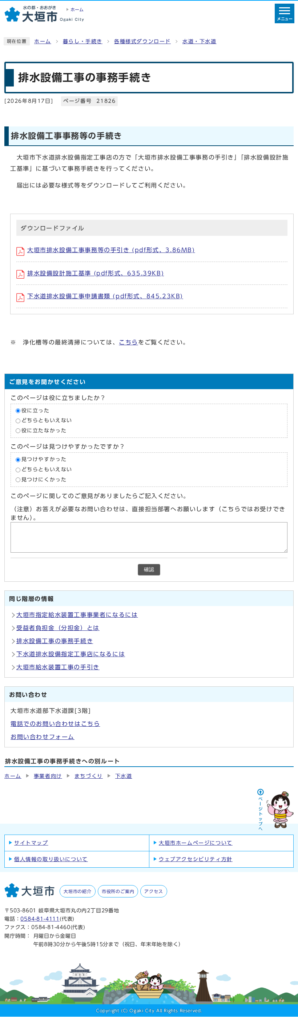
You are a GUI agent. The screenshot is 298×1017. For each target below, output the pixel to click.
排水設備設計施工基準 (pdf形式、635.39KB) (95, 273)
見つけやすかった (44, 459)
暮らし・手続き (82, 41)
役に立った (35, 410)
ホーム (42, 41)
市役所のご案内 (118, 891)
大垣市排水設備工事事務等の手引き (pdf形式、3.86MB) (111, 250)
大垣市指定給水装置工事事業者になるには (77, 615)
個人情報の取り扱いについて (51, 859)
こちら (128, 342)
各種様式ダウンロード (142, 41)
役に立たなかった (44, 430)
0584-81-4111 (40, 918)
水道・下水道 (199, 41)
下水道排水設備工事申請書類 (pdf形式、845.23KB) (105, 296)
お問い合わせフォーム (42, 737)
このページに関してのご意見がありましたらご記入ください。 (100, 496)
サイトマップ (31, 843)
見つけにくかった (44, 479)
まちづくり (88, 776)
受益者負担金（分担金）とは (58, 628)
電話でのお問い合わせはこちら (55, 724)
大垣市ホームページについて (196, 843)
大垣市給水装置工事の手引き (58, 667)
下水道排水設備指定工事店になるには (70, 654)
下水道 (123, 776)
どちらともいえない (46, 420)
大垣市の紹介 (78, 891)
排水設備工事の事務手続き (54, 641)
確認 (149, 569)
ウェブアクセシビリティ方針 (196, 859)
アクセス (153, 891)
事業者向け (48, 776)
